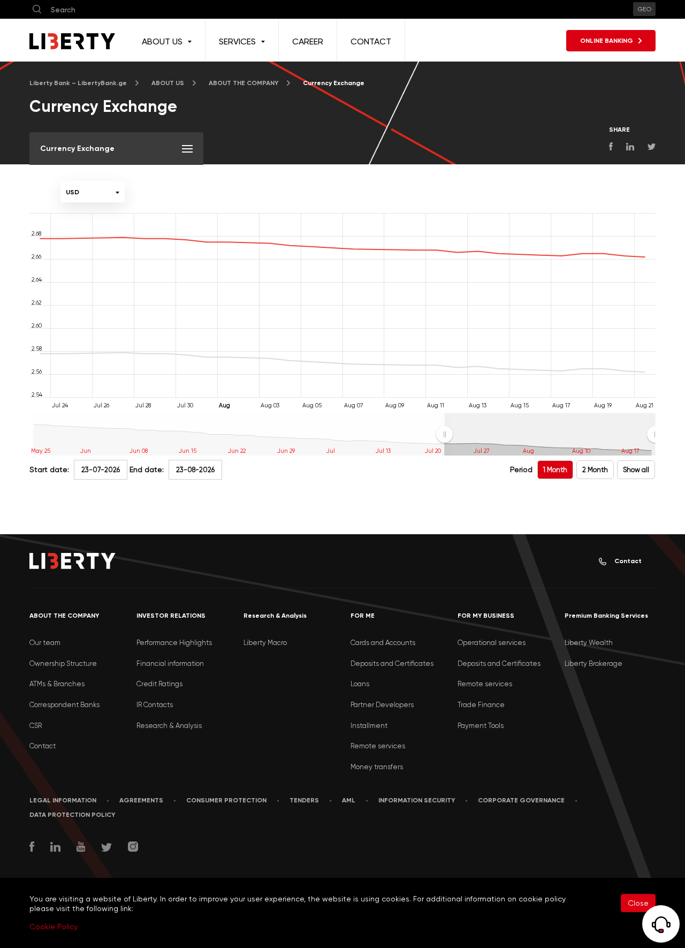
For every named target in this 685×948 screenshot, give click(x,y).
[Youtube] (81, 847)
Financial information (170, 663)
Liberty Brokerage (593, 663)
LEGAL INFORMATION (62, 800)
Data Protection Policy (72, 814)
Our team (44, 643)
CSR (35, 726)
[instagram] (133, 847)
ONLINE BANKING (606, 40)
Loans (360, 684)
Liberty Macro (265, 643)
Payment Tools (481, 726)
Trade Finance (481, 705)
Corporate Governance (521, 800)
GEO (644, 9)
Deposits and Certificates (392, 663)
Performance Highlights (174, 643)
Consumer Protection (226, 800)
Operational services (492, 643)
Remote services (378, 746)
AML (348, 800)
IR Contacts (154, 705)
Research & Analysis (169, 726)
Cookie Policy (53, 926)
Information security (416, 800)
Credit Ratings (159, 684)
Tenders (304, 800)
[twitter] (106, 848)
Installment (369, 726)
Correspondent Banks (64, 705)
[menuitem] (549, 434)
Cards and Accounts (383, 643)
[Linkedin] (55, 848)
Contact (628, 561)
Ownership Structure (63, 663)
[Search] (36, 9)
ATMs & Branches (57, 684)
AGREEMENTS (141, 800)
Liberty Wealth (589, 643)
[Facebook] (31, 847)
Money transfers (377, 767)
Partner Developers (382, 705)
